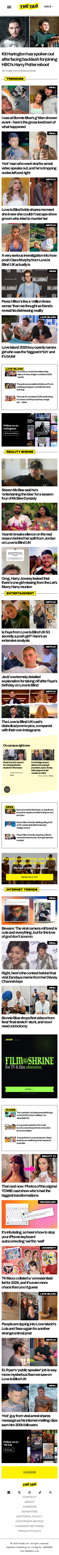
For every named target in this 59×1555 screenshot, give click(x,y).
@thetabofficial (11, 433)
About (30, 1501)
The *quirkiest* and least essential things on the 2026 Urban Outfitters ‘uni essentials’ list (35, 1115)
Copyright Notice (30, 1521)
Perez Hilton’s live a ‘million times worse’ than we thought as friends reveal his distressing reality (27, 306)
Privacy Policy (29, 1531)
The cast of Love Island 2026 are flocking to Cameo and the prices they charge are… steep (35, 399)
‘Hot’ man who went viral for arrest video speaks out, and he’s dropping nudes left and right (29, 168)
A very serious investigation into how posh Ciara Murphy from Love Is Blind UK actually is (29, 260)
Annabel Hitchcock (16, 772)
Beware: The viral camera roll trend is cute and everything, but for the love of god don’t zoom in (29, 932)
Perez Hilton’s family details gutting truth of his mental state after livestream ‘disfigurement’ (34, 825)
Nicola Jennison (43, 776)
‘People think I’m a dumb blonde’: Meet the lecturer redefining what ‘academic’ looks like (34, 1140)
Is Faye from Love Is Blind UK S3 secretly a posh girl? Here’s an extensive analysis (26, 636)
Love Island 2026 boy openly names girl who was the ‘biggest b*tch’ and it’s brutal (29, 352)
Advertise (29, 1511)
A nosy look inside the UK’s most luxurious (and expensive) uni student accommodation (33, 1128)
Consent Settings (29, 1526)
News (12, 775)
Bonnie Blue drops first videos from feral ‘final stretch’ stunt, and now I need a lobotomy (28, 1022)
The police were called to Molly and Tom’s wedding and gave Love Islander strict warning (35, 387)
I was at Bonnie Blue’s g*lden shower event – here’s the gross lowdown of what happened (29, 122)
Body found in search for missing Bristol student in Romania (13, 765)
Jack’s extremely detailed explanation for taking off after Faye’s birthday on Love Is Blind (29, 681)
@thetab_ (9, 1450)
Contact (29, 1497)
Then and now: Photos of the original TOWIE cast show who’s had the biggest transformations (29, 1190)
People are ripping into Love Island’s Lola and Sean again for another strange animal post (29, 1328)
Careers (30, 1506)
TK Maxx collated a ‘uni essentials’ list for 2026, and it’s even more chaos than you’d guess (27, 1282)
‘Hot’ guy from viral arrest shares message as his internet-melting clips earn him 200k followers (29, 1420)
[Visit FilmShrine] (29, 1066)
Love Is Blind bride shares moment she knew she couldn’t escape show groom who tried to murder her (29, 214)
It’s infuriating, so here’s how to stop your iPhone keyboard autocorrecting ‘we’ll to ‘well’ (28, 1236)
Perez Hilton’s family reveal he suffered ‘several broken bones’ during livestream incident (35, 838)
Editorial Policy (29, 1516)
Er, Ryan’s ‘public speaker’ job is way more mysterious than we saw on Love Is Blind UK (29, 1374)
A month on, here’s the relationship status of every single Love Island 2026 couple (34, 374)
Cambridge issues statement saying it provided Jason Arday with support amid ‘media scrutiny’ (42, 767)
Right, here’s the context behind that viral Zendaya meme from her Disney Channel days (29, 977)
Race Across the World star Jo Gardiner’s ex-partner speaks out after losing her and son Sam (34, 812)
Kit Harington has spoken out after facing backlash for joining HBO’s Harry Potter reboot (29, 59)
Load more (29, 1472)
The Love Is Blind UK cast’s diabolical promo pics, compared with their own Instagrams (27, 726)
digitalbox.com (32, 1551)
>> (7, 789)
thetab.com (23, 1543)
